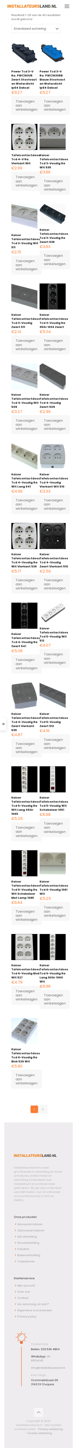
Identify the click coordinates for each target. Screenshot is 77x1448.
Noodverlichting (28, 1243)
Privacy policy (26, 1316)
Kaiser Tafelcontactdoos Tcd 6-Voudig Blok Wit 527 (25, 971)
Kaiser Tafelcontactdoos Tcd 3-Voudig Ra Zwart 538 (54, 236)
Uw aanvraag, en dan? (33, 1304)
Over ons (23, 1292)
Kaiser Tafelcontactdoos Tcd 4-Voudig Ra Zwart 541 (25, 640)
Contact (22, 1298)
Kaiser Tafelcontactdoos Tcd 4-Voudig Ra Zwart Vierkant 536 (25, 722)
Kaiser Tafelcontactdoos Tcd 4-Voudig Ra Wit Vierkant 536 (25, 560)
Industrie (23, 1249)
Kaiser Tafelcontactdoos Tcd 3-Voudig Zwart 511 (25, 321)
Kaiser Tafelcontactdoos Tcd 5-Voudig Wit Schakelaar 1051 (54, 804)
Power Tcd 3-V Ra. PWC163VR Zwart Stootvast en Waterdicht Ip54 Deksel (24, 79)
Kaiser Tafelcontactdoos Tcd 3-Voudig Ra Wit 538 (54, 161)
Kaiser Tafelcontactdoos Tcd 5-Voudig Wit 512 (54, 634)
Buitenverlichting (28, 1255)
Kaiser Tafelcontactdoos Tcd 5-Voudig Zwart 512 (54, 720)
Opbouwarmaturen (30, 1230)
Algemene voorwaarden (34, 1310)
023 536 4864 (50, 1349)
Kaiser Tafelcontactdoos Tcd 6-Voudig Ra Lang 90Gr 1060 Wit (54, 973)
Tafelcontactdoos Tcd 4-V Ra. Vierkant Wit (25, 159)
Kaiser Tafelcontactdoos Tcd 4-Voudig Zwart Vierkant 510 (54, 560)
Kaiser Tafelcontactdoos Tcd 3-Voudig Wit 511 (25, 241)
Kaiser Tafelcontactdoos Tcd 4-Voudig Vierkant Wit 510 (54, 480)
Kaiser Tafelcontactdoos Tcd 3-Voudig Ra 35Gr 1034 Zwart (54, 321)
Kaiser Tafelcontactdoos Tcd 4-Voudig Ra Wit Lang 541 (25, 480)
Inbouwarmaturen (30, 1224)
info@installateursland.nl (48, 1368)
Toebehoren (26, 1261)
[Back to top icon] (38, 1412)
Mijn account (26, 1286)
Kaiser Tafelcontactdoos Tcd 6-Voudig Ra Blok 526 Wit (25, 1055)
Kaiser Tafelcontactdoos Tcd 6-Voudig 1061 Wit (54, 888)
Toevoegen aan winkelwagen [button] (26, 105)
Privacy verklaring (50, 1429)
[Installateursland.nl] (32, 6)
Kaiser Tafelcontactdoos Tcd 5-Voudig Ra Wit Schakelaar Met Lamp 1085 (25, 890)
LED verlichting (27, 1237)
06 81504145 (40, 1358)
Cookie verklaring (39, 1433)
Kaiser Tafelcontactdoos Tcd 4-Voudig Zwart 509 (54, 401)
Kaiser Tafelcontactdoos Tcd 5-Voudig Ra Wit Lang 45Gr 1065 (25, 806)
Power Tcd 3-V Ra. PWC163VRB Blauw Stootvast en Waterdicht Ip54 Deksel (52, 79)
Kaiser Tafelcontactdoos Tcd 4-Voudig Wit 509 (25, 401)
